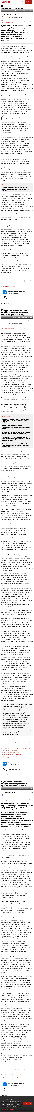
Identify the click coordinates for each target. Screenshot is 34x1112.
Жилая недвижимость (7, 754)
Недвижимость (5, 750)
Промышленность (21, 1077)
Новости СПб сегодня (7, 758)
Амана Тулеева (17, 261)
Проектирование (26, 748)
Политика (14, 287)
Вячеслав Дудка (6, 143)
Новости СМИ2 (6, 303)
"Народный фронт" (16, 206)
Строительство (16, 748)
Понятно (28, 1103)
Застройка (14, 750)
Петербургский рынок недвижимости (11, 752)
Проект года (15, 1075)
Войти (28, 2)
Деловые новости (6, 756)
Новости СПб (15, 756)
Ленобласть (18, 754)
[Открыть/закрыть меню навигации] (19, 2)
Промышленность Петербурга (9, 1079)
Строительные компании (8, 1077)
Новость (7, 287)
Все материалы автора (8, 22)
